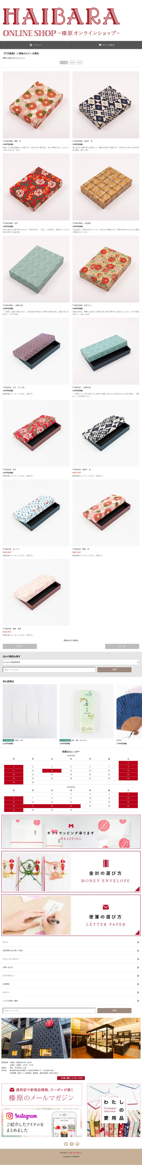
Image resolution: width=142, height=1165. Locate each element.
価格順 (72, 62)
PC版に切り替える (75, 1153)
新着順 (79, 62)
